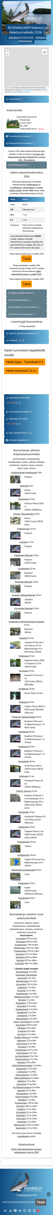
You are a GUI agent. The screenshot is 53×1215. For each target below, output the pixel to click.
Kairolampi (21, 1084)
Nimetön (22, 1000)
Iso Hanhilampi (22, 1056)
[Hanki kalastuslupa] (34, 1210)
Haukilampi (23, 732)
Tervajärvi (22, 1047)
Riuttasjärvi (21, 1003)
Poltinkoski (24, 656)
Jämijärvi (20, 960)
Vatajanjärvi (21, 1069)
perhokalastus (29, 187)
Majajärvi (21, 1090)
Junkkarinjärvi (23, 855)
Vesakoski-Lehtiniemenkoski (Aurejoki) (26, 622)
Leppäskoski (23, 569)
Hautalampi (22, 1012)
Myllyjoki (24, 486)
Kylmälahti (21, 1112)
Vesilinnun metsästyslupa (21, 314)
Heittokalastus (32, 184)
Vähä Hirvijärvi (22, 1097)
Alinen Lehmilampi (22, 1022)
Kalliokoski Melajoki (23, 555)
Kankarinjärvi (21, 945)
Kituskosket (23, 898)
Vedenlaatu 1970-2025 (17, 421)
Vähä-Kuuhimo (22, 1059)
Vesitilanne (13, 340)
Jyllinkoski (23, 776)
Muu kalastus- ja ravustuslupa (23, 307)
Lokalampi (22, 987)
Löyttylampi (22, 1072)
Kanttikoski (24, 689)
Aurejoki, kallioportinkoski (23, 595)
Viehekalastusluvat (18, 165)
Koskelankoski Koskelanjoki (24, 473)
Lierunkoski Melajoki (23, 608)
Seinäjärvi (20, 957)
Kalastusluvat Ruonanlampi (20, 143)
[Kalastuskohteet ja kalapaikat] (15, 1210)
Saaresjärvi (21, 1128)
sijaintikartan (23, 1136)
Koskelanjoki (22, 994)
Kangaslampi (22, 1019)
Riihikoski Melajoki (23, 582)
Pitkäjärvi (21, 1028)
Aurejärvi (23, 542)
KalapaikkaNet (25, 1195)
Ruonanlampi (22, 972)
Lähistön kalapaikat (17, 440)
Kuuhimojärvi (21, 1050)
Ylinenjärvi (21, 1119)
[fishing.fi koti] (10, 1210)
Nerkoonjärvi (20, 948)
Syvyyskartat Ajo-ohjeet (18, 412)
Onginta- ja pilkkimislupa (21, 293)
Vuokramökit (14, 99)
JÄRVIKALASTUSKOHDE (21, 37)
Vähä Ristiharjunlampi (22, 1065)
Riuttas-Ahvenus (22, 1037)
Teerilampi (23, 671)
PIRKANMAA (25, 41)
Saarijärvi (23, 638)
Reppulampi (22, 1094)
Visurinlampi (22, 1053)
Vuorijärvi (20, 1106)
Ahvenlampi (22, 1044)
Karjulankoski (23, 842)
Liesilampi (21, 1122)
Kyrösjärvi (19, 963)
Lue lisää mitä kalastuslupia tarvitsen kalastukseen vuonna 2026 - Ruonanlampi (26, 157)
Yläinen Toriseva (23, 791)
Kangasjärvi (23, 883)
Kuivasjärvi (21, 942)
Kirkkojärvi (21, 1115)
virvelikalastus (16, 187)
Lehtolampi (22, 1015)
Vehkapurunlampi (22, 997)
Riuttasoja (23, 702)
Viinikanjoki (23, 499)
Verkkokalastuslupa (19, 300)
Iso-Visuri (21, 1034)
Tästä (26, 258)
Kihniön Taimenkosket (23, 514)
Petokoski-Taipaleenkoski (23, 717)
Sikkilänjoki (23, 827)
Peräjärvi (21, 1109)
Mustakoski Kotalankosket (23, 870)
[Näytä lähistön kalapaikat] (29, 1210)
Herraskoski (23, 761)
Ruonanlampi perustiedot (19, 136)
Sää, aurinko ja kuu (17, 433)
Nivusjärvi (21, 1006)
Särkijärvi (21, 1081)
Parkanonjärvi (23, 529)
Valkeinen (21, 1040)
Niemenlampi (22, 981)
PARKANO (41, 37)
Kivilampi (21, 991)
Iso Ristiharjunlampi (22, 1087)
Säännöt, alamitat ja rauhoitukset (22, 333)
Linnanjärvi (21, 938)
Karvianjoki (23, 812)
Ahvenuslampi (22, 1075)
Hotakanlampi (22, 1009)
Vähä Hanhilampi (22, 1078)
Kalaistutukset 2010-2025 (18, 400)
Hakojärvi (21, 1062)
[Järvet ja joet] (20, 1210)
